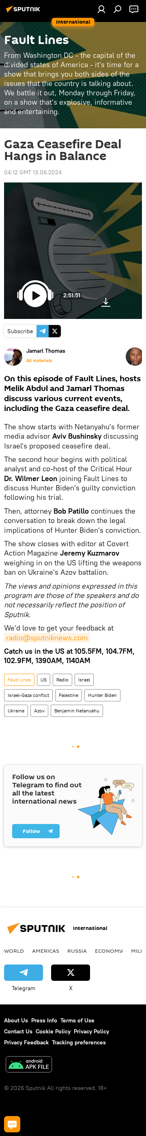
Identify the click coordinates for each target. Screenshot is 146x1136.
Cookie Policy (53, 1031)
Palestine (68, 695)
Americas (45, 950)
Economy (109, 950)
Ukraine (16, 711)
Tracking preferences (79, 1042)
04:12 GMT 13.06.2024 (33, 172)
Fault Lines (19, 680)
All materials (39, 360)
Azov (39, 711)
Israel (84, 680)
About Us (16, 1020)
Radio (62, 680)
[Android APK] (28, 1065)
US (44, 680)
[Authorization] (101, 9)
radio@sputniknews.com (47, 637)
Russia (77, 950)
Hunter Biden (102, 695)
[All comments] (12, 1124)
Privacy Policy (91, 1031)
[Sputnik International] (24, 12)
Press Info (44, 1020)
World (14, 950)
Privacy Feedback (26, 1042)
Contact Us (18, 1031)
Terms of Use (77, 1020)
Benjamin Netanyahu (76, 711)
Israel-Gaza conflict (28, 695)
